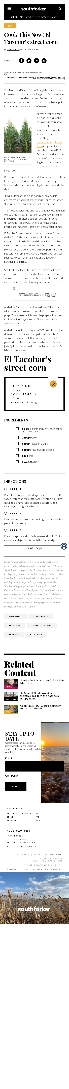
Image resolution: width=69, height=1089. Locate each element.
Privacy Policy (39, 855)
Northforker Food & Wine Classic (39, 16)
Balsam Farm (44, 142)
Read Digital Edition (19, 814)
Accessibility (55, 855)
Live (36, 817)
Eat (36, 814)
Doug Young (13, 50)
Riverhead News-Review (21, 843)
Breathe (12, 820)
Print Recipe (34, 548)
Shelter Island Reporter (21, 846)
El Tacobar (52, 166)
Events (38, 820)
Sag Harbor (36, 635)
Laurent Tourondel (42, 626)
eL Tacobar (14, 626)
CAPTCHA (11, 775)
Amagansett (15, 616)
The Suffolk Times (17, 839)
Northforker (15, 836)
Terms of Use (23, 855)
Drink (10, 817)
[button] (38, 915)
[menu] (9, 8)
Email (8, 758)
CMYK (59, 865)
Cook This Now (40, 616)
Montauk (14, 635)
